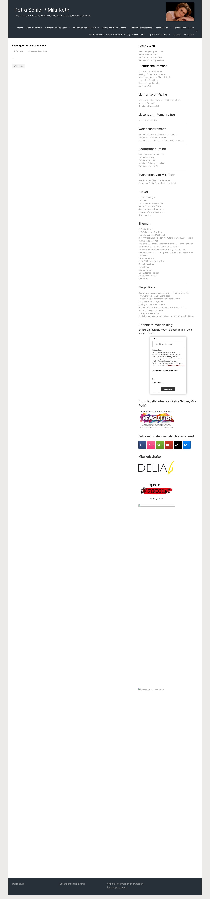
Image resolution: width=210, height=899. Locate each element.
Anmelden (168, 389)
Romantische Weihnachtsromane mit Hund (157, 134)
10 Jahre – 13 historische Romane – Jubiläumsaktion (162, 307)
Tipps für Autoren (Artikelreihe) (152, 235)
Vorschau (142, 200)
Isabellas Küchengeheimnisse (151, 163)
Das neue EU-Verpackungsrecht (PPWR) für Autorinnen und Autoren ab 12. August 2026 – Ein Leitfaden (165, 245)
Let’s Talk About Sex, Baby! (150, 232)
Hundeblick (143, 267)
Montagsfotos (144, 270)
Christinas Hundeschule (149, 106)
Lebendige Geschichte (148, 80)
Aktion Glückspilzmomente (150, 310)
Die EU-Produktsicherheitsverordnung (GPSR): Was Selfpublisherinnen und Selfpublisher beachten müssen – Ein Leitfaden (165, 252)
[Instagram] (151, 445)
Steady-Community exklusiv (151, 60)
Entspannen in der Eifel (149, 166)
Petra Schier (43, 51)
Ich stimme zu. (158, 382)
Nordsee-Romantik (147, 103)
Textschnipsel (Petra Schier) (151, 203)
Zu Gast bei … (144, 278)
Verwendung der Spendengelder (155, 296)
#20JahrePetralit (146, 229)
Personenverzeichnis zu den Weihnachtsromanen (160, 140)
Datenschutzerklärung (175, 365)
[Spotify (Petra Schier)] (160, 445)
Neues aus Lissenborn (148, 120)
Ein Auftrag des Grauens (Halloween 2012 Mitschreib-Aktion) (166, 316)
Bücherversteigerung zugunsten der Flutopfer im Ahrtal (163, 293)
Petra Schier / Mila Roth (41, 10)
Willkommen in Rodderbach (151, 154)
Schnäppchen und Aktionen (151, 209)
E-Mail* (155, 339)
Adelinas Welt (144, 86)
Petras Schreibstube (147, 54)
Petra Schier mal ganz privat (151, 261)
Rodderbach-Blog (146, 157)
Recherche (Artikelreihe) (149, 83)
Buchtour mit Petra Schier (150, 57)
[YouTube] (169, 445)
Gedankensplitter (146, 264)
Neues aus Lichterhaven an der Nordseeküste (159, 100)
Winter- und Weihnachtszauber (152, 137)
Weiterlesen (18, 66)
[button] (5, 893)
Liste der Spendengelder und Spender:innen (160, 298)
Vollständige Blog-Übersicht (151, 51)
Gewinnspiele (144, 215)
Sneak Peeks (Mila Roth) (149, 206)
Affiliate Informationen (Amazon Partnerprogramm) (125, 885)
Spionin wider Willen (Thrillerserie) (154, 180)
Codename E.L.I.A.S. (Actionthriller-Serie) (157, 183)
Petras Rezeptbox (146, 258)
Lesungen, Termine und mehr (29, 45)
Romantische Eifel (146, 160)
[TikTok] (178, 445)
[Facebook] (142, 445)
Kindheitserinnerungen (148, 273)
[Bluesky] (187, 445)
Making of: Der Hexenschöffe (151, 74)
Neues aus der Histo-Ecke (150, 71)
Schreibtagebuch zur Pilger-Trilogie (154, 77)
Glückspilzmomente (147, 276)
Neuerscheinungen (146, 197)
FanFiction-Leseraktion (148, 313)
